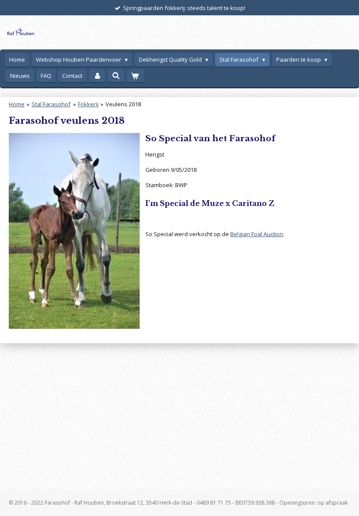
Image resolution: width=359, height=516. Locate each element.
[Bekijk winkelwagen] (135, 76)
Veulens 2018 (123, 104)
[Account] (97, 76)
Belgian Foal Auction (256, 234)
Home (17, 104)
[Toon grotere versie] (74, 231)
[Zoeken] (116, 75)
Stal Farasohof (51, 104)
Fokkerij (88, 104)
